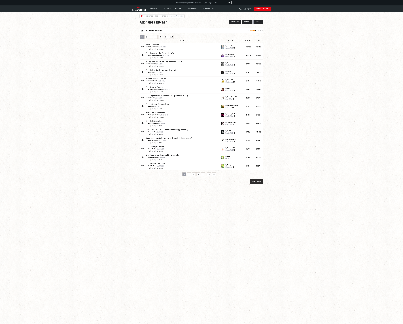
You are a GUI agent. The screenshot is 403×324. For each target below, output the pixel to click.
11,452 (248, 157)
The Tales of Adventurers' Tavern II (161, 70)
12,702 (248, 149)
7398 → (161, 49)
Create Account (262, 9)
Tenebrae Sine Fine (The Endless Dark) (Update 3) (167, 130)
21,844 (248, 115)
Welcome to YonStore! (155, 113)
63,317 (248, 81)
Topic (182, 41)
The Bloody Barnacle (155, 147)
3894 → (161, 74)
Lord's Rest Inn (152, 45)
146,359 (248, 55)
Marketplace (208, 9)
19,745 (248, 123)
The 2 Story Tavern (154, 87)
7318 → (161, 57)
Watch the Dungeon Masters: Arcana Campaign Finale (196, 3)
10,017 (248, 166)
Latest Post (231, 41)
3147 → (161, 83)
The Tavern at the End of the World (161, 53)
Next (171, 37)
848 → (161, 134)
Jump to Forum (256, 181)
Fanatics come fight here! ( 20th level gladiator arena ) (169, 138)
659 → (161, 143)
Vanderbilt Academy (154, 121)
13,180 (248, 140)
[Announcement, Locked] (142, 30)
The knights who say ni (155, 164)
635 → (161, 151)
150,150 (248, 47)
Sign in (249, 9)
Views (258, 41)
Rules (166, 9)
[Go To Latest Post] (234, 48)
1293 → (161, 91)
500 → (161, 168)
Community (192, 9)
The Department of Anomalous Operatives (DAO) (167, 96)
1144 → (161, 100)
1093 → (161, 117)
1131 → (161, 109)
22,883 (248, 98)
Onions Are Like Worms (156, 79)
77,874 (248, 72)
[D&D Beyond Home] (139, 9)
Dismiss (227, 3)
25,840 (248, 89)
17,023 (248, 132)
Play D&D (153, 9)
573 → (161, 160)
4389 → (161, 66)
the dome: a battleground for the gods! (162, 155)
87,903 (248, 64)
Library (178, 9)
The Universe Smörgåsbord (157, 104)
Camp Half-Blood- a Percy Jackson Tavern (164, 62)
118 (166, 37)
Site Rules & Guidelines (154, 30)
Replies (247, 41)
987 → (161, 126)
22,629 (248, 106)
